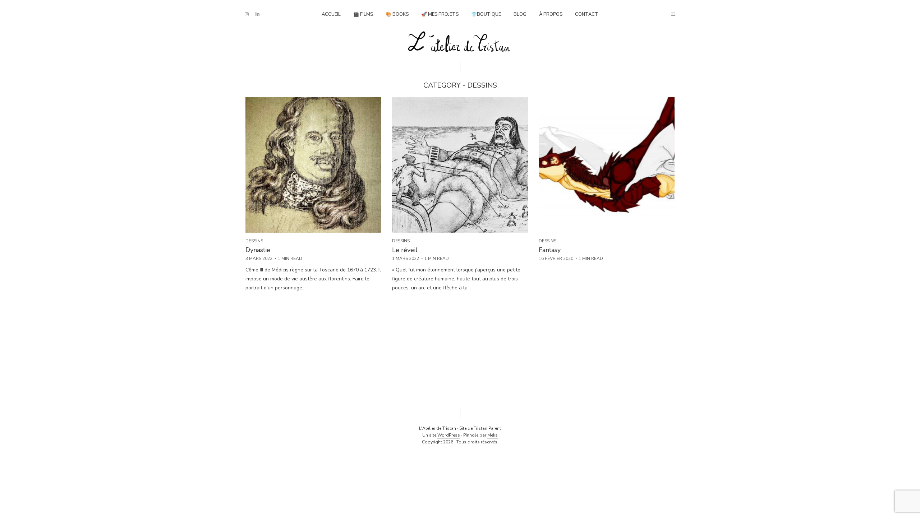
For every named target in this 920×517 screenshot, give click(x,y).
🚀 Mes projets (440, 14)
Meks (492, 435)
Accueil (331, 14)
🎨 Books (397, 14)
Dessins (254, 241)
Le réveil (405, 250)
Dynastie (257, 250)
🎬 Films (363, 14)
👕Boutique (486, 14)
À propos (550, 14)
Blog (520, 14)
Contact (586, 14)
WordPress (448, 435)
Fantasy (550, 250)
